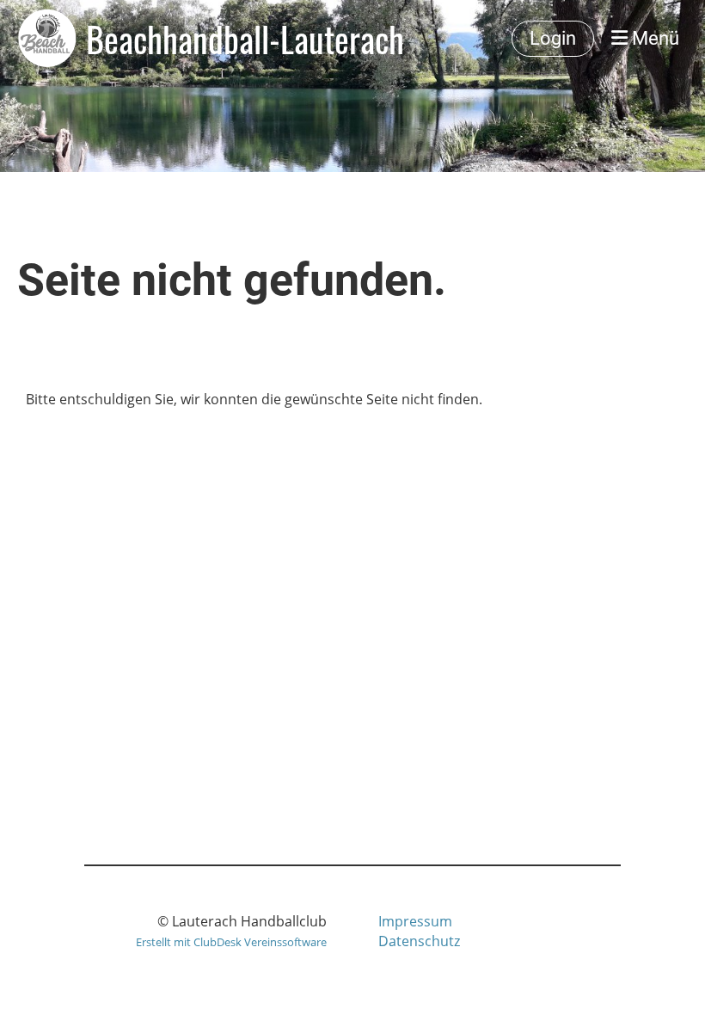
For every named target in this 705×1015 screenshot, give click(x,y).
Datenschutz (419, 941)
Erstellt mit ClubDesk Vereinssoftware (231, 942)
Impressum (415, 921)
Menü (653, 38)
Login (553, 38)
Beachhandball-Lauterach (245, 39)
